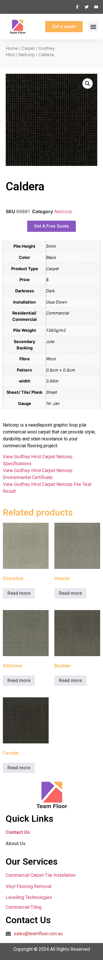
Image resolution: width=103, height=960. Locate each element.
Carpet (28, 48)
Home (12, 48)
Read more (18, 593)
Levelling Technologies (29, 897)
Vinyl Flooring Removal (29, 886)
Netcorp (27, 54)
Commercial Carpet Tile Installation (41, 875)
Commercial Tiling (23, 907)
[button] (93, 26)
